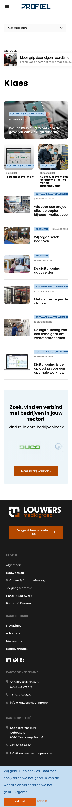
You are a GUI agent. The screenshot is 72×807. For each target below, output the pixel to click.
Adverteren (14, 633)
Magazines (13, 625)
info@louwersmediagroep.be (31, 753)
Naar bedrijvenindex (36, 471)
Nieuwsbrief (14, 641)
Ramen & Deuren (18, 603)
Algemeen (13, 565)
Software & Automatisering (25, 580)
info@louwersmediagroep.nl (30, 702)
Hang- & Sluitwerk (19, 596)
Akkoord (20, 801)
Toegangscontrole (19, 588)
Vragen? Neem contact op (34, 532)
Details (42, 801)
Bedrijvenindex (17, 649)
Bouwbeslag (15, 573)
